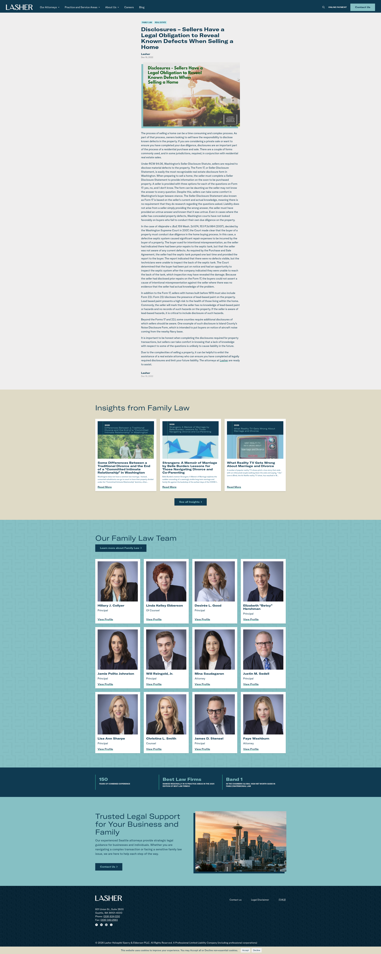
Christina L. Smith (161, 738)
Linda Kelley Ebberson (164, 605)
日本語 (282, 899)
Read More (105, 486)
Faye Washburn (256, 738)
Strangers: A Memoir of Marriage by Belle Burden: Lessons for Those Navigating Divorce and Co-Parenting (189, 467)
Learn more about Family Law (119, 547)
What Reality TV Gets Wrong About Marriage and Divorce (251, 464)
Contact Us (362, 7)
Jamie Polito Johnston (116, 673)
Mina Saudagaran (209, 673)
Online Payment (337, 7)
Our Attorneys (48, 7)
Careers (129, 7)
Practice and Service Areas (81, 7)
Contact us (235, 899)
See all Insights (189, 501)
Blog (142, 7)
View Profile (105, 619)
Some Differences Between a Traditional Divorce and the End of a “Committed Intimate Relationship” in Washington (124, 467)
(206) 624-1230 (111, 916)
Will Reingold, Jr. (159, 673)
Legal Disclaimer (260, 899)
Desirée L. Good (208, 605)
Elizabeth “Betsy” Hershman (257, 607)
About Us (110, 7)
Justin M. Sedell (256, 673)
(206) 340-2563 (109, 919)
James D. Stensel (209, 738)
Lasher (224, 360)
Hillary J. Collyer (111, 605)
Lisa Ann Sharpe (111, 738)
